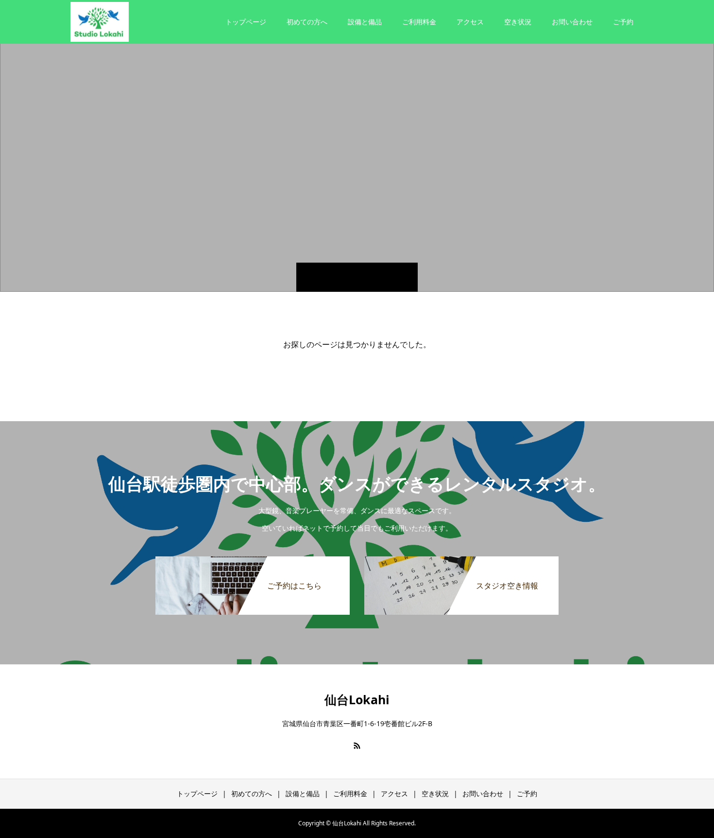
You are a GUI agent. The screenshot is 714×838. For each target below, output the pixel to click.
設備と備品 (365, 21)
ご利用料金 (419, 21)
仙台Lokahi (357, 699)
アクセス (470, 21)
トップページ (245, 21)
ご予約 (623, 21)
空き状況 (517, 21)
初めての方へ (307, 21)
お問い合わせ (572, 21)
